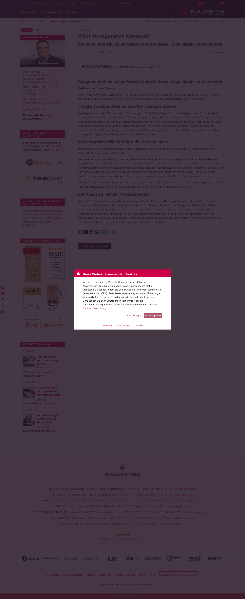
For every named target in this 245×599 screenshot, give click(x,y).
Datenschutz (107, 325)
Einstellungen (134, 315)
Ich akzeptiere (153, 315)
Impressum (139, 325)
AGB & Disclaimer (123, 325)
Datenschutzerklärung (94, 308)
